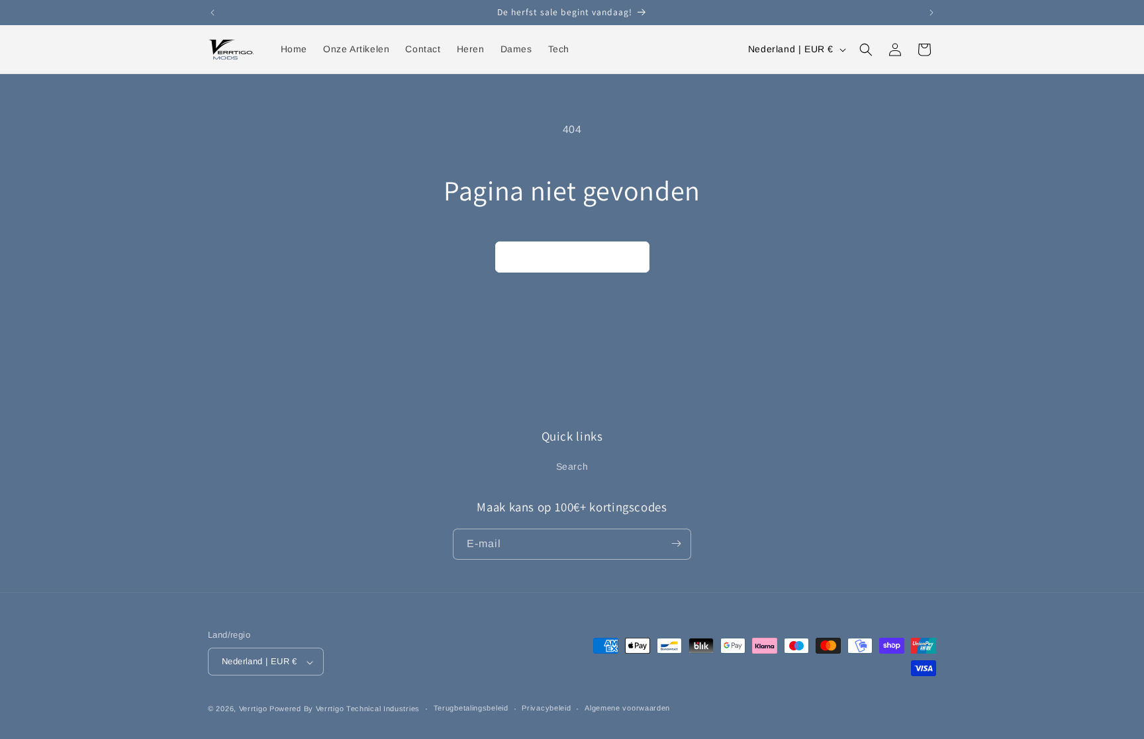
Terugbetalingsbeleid (471, 708)
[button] (866, 49)
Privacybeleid (546, 708)
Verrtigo (253, 709)
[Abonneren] (676, 543)
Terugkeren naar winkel (572, 256)
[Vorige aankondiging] (212, 12)
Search (572, 467)
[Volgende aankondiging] (931, 12)
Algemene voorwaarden (627, 708)
